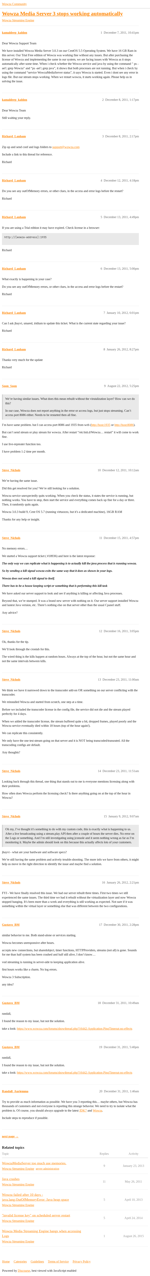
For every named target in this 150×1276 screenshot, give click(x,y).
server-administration (47, 1168)
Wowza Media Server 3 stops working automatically (62, 14)
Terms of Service (58, 1261)
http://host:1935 (100, 425)
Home (6, 1261)
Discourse (24, 1270)
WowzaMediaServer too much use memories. (34, 1163)
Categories (20, 1261)
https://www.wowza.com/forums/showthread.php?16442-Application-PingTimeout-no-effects (74, 1028)
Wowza (97, 1110)
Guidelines (37, 1261)
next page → (10, 1136)
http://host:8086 (124, 425)
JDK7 (83, 1110)
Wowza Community (14, 4)
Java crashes (11, 1179)
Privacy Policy (82, 1261)
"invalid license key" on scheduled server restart (36, 1215)
